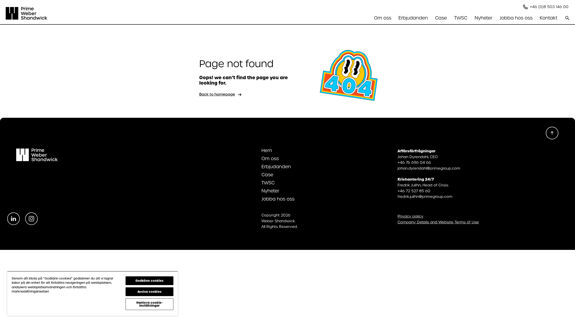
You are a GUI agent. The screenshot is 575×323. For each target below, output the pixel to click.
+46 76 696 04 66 (414, 162)
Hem (266, 150)
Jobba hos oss (277, 199)
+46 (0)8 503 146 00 (550, 7)
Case (441, 18)
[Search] (567, 17)
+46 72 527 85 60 (414, 191)
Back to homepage (217, 94)
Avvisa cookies (149, 292)
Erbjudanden (276, 167)
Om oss (270, 159)
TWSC (460, 18)
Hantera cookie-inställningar (149, 304)
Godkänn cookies (149, 281)
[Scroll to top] (552, 133)
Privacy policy (410, 216)
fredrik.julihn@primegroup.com (425, 196)
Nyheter (483, 18)
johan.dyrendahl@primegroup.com (429, 168)
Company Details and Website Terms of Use (438, 222)
